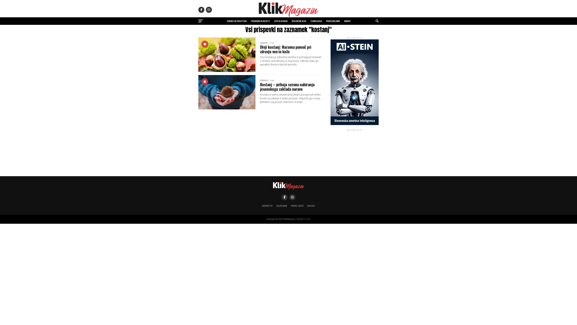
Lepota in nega (280, 21)
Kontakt (311, 205)
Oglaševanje (281, 205)
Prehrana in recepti (260, 21)
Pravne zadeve (297, 205)
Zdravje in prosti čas (237, 21)
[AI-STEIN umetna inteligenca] (355, 124)
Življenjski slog (299, 21)
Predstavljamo (333, 21)
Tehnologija (316, 21)
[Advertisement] (355, 150)
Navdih (347, 21)
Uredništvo (267, 205)
